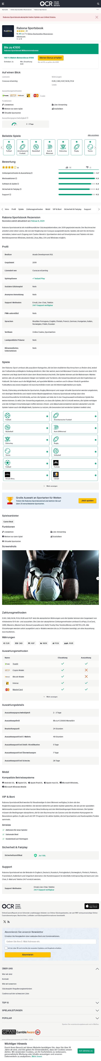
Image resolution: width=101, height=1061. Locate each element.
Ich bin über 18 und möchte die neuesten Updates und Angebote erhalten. (35, 948)
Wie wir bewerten (9, 984)
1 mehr (54, 85)
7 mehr (42, 96)
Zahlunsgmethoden (34, 209)
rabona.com (21, 36)
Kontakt (5, 979)
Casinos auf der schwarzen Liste (15, 993)
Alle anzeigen (93, 135)
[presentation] (98, 578)
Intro (7, 209)
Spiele (21, 209)
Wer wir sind (7, 974)
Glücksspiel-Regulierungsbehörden (17, 989)
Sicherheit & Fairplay (72, 209)
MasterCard (18, 689)
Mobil (48, 209)
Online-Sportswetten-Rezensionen (40, 34)
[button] (50, 486)
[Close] (97, 17)
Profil (14, 209)
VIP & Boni (57, 209)
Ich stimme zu (86, 1050)
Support (87, 209)
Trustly (15, 664)
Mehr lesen (37, 1056)
